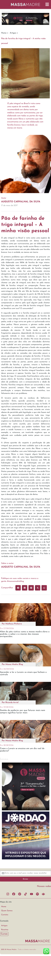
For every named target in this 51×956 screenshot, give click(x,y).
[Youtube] (31, 894)
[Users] (43, 894)
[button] (18, 588)
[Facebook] (14, 894)
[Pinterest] (20, 894)
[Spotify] (37, 894)
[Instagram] (8, 894)
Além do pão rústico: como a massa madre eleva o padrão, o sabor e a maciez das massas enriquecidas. (24, 634)
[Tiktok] (25, 894)
